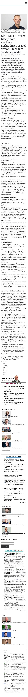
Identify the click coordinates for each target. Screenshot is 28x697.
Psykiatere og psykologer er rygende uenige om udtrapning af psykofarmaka (11, 433)
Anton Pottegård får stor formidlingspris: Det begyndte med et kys (13, 514)
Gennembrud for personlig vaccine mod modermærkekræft (10, 417)
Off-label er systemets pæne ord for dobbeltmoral (14, 399)
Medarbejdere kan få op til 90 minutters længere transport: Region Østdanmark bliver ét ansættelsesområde (11, 449)
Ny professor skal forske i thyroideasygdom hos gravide (17, 685)
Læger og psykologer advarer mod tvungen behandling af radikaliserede (13, 533)
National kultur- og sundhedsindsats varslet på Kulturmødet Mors (11, 517)
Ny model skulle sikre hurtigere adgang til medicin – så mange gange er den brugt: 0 (14, 466)
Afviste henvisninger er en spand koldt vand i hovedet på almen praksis (14, 395)
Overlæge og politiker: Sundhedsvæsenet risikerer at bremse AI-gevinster (14, 623)
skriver (25, 81)
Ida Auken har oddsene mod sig (14, 386)
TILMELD (5, 546)
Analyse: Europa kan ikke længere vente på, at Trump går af (13, 476)
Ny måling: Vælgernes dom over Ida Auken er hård (12, 440)
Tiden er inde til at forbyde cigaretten (9, 630)
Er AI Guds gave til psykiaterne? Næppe (10, 637)
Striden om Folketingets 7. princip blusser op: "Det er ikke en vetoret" (13, 489)
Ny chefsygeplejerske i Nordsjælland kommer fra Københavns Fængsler (17, 675)
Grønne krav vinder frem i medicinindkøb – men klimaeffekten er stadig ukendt (14, 499)
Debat (3, 615)
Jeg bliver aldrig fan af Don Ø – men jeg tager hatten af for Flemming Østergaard (10, 582)
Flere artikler (22, 502)
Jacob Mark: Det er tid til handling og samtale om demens (13, 644)
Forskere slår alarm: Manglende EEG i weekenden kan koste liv (12, 525)
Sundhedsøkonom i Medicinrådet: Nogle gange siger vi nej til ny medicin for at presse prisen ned (14, 480)
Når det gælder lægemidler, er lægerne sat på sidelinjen (13, 403)
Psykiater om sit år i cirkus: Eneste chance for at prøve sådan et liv (10, 598)
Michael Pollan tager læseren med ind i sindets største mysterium (9, 571)
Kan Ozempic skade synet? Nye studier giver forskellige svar (13, 425)
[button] (26, 3)
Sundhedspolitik (10, 55)
